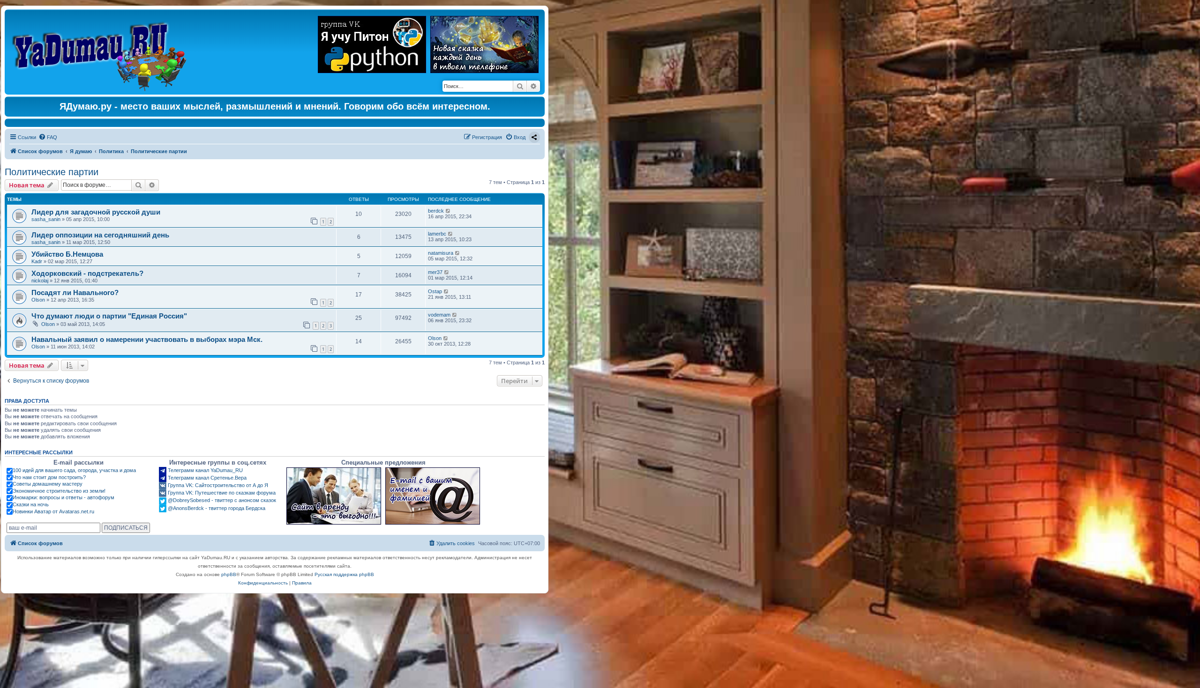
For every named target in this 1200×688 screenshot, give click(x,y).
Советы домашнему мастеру (47, 484)
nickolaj (39, 280)
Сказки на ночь (31, 504)
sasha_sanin (45, 219)
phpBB (228, 574)
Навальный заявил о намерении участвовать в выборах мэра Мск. (146, 339)
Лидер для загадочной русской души (95, 212)
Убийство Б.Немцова (67, 254)
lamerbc (437, 234)
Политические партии (51, 172)
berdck (436, 211)
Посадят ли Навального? (75, 292)
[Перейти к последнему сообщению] (448, 211)
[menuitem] (47, 137)
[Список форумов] (101, 52)
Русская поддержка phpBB (344, 574)
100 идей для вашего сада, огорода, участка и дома (74, 470)
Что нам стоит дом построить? (49, 477)
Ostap (435, 291)
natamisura (440, 253)
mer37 (435, 272)
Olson (38, 300)
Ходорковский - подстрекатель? (87, 273)
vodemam (439, 315)
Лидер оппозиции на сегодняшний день (100, 235)
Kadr (36, 261)
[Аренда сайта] (333, 496)
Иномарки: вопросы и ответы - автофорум (63, 497)
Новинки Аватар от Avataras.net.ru (53, 511)
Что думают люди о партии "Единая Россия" (109, 316)
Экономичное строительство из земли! (59, 491)
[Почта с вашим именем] (432, 496)
